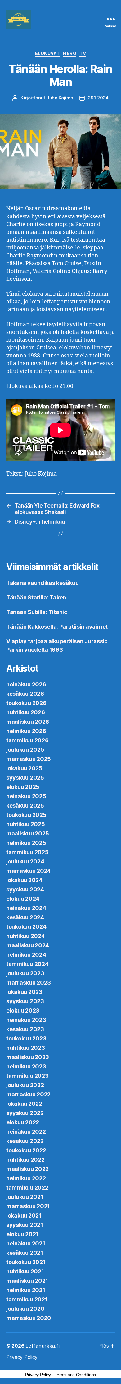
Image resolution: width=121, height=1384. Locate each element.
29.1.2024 (98, 98)
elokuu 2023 (22, 1010)
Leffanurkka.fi (42, 1346)
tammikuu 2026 (27, 740)
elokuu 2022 (22, 1122)
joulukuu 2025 (25, 749)
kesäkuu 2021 (24, 1253)
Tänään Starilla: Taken (36, 597)
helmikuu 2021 (25, 1290)
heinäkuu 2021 (25, 1243)
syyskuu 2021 (24, 1225)
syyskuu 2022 (25, 1113)
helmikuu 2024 (26, 954)
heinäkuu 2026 (26, 684)
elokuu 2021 (22, 1234)
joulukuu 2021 (24, 1197)
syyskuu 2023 (25, 1001)
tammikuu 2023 (27, 1075)
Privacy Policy (22, 1357)
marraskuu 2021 (28, 1206)
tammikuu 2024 (27, 964)
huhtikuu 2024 (25, 936)
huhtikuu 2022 (25, 1159)
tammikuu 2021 (27, 1299)
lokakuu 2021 (24, 1215)
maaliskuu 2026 (27, 721)
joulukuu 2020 (25, 1308)
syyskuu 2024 (25, 889)
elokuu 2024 (22, 898)
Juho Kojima (60, 98)
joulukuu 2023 (25, 973)
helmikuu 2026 (26, 731)
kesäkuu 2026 (25, 693)
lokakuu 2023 (24, 992)
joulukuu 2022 (25, 1085)
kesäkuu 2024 (25, 917)
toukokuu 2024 (26, 926)
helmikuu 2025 (26, 843)
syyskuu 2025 (25, 777)
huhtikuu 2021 (25, 1271)
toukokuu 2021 (26, 1262)
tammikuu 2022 (27, 1187)
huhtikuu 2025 (25, 824)
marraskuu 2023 (28, 982)
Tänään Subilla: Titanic (36, 612)
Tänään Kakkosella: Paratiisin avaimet (57, 626)
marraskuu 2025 (28, 759)
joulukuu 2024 (25, 861)
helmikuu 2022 (26, 1178)
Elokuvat (47, 53)
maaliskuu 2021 (27, 1280)
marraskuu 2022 (28, 1094)
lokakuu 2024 (24, 880)
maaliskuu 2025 (27, 833)
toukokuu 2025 (26, 815)
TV (82, 53)
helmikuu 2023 (26, 1066)
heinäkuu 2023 (26, 1020)
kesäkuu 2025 (25, 805)
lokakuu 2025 (24, 768)
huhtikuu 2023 (25, 1048)
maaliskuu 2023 (27, 1057)
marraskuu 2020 (28, 1318)
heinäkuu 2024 (26, 908)
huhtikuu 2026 (25, 712)
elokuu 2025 (22, 787)
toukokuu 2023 (26, 1038)
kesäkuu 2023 (25, 1029)
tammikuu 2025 (27, 852)
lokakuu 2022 (24, 1103)
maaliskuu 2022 (27, 1169)
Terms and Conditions (75, 1374)
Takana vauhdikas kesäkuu (42, 583)
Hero (69, 53)
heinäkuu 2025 (26, 796)
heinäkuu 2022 (26, 1131)
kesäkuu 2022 (25, 1141)
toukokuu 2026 (26, 703)
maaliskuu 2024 (27, 945)
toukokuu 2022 (26, 1150)
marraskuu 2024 (28, 870)
